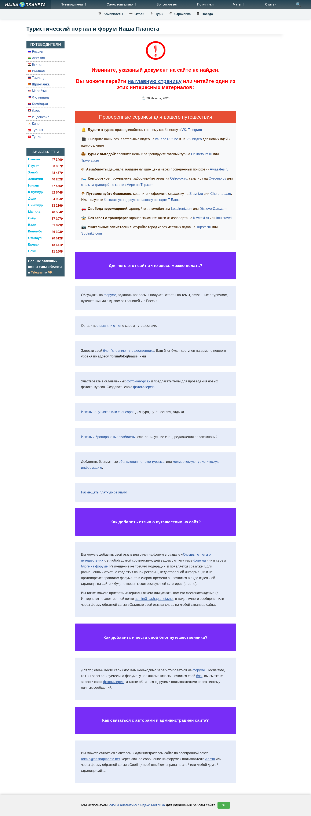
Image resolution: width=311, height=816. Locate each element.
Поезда (207, 14)
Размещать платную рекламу (103, 492)
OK (224, 805)
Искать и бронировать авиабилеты (108, 437)
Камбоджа (39, 104)
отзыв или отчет (108, 325)
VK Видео (194, 139)
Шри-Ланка (40, 84)
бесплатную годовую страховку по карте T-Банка (142, 200)
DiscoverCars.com (213, 208)
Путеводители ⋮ (74, 4)
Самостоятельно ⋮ (122, 4)
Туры (159, 14)
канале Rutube (166, 139)
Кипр (35, 123)
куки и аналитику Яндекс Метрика (137, 805)
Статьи (270, 4)
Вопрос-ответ (167, 4)
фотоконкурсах (138, 381)
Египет (37, 64)
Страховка (182, 14)
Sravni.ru (196, 193)
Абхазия (38, 58)
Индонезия (40, 117)
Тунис (36, 137)
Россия (37, 51)
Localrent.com (181, 208)
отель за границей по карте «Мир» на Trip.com (117, 185)
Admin (210, 759)
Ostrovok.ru (178, 178)
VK (50, 272)
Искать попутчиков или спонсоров (108, 412)
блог (199, 676)
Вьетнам (38, 71)
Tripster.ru (203, 227)
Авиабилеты (113, 14)
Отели (139, 14)
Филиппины (40, 97)
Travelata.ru (90, 160)
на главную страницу (155, 81)
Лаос (35, 110)
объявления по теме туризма (141, 461)
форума (199, 560)
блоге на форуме (94, 566)
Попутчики (205, 4)
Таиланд (38, 78)
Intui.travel (224, 218)
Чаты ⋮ (239, 4)
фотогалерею (143, 387)
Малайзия (39, 91)
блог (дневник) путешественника (128, 350)
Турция (37, 130)
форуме (110, 295)
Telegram (37, 272)
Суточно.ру (217, 178)
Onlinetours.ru (201, 154)
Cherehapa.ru (220, 193)
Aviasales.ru (219, 169)
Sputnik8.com (91, 233)
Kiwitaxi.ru (201, 218)
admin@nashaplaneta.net (154, 598)
